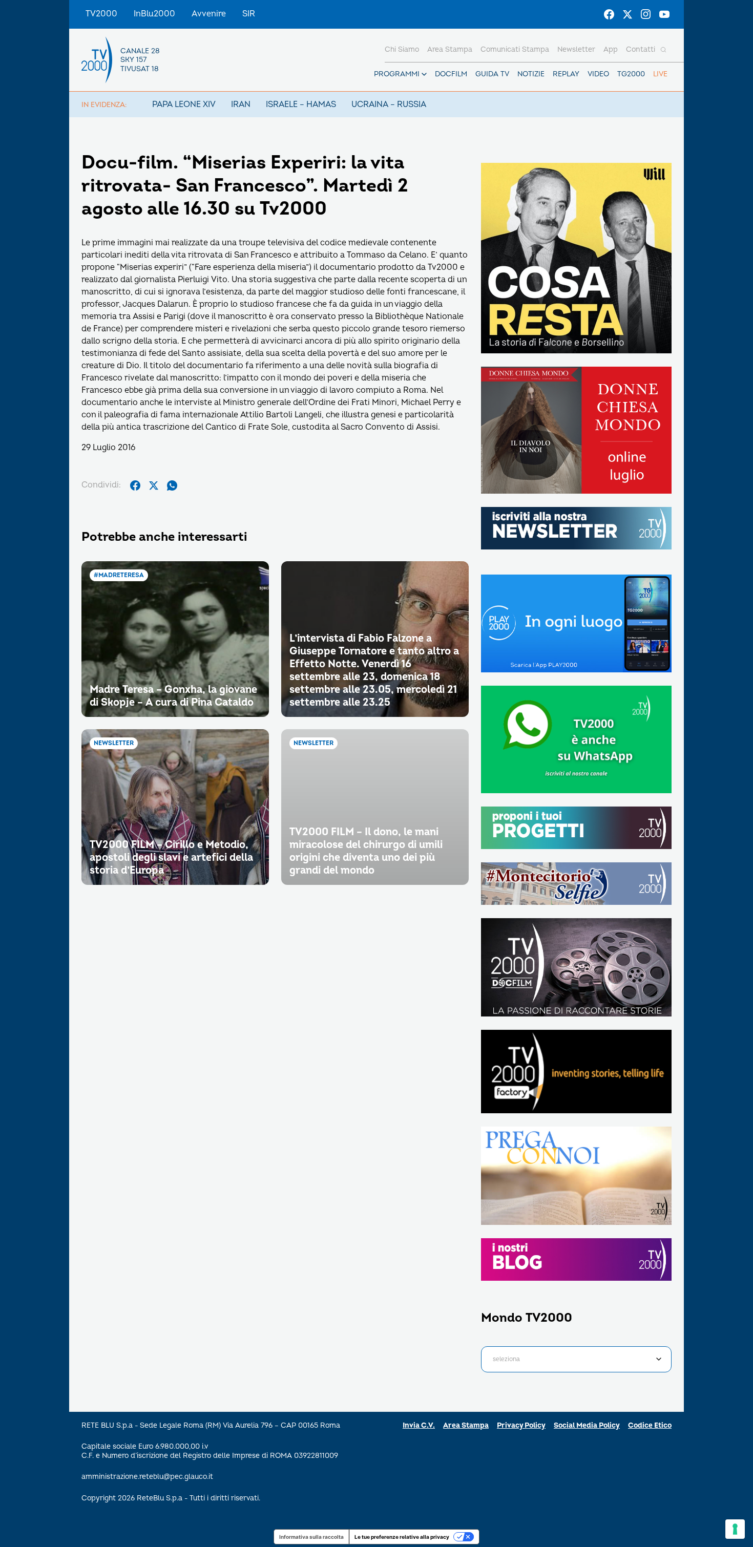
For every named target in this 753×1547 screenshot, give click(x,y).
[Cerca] (663, 49)
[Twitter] (627, 14)
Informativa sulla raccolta (311, 1537)
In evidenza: (104, 104)
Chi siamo (402, 49)
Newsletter (576, 49)
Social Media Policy (587, 1425)
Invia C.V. (419, 1425)
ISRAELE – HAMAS (301, 104)
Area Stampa (466, 1425)
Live (660, 74)
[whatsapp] (172, 485)
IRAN (240, 104)
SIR (248, 14)
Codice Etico (650, 1425)
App (610, 49)
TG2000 (631, 74)
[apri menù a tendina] (424, 74)
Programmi (397, 74)
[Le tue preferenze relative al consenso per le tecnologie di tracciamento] (735, 1529)
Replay (566, 74)
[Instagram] (646, 14)
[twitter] (154, 485)
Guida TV (492, 74)
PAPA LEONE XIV (184, 104)
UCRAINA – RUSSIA (388, 104)
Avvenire (209, 14)
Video (598, 74)
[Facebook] (609, 14)
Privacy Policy (521, 1425)
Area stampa (449, 49)
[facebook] (135, 485)
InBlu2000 (154, 14)
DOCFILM (451, 74)
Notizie (531, 74)
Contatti (640, 49)
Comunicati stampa (514, 49)
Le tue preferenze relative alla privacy (401, 1537)
